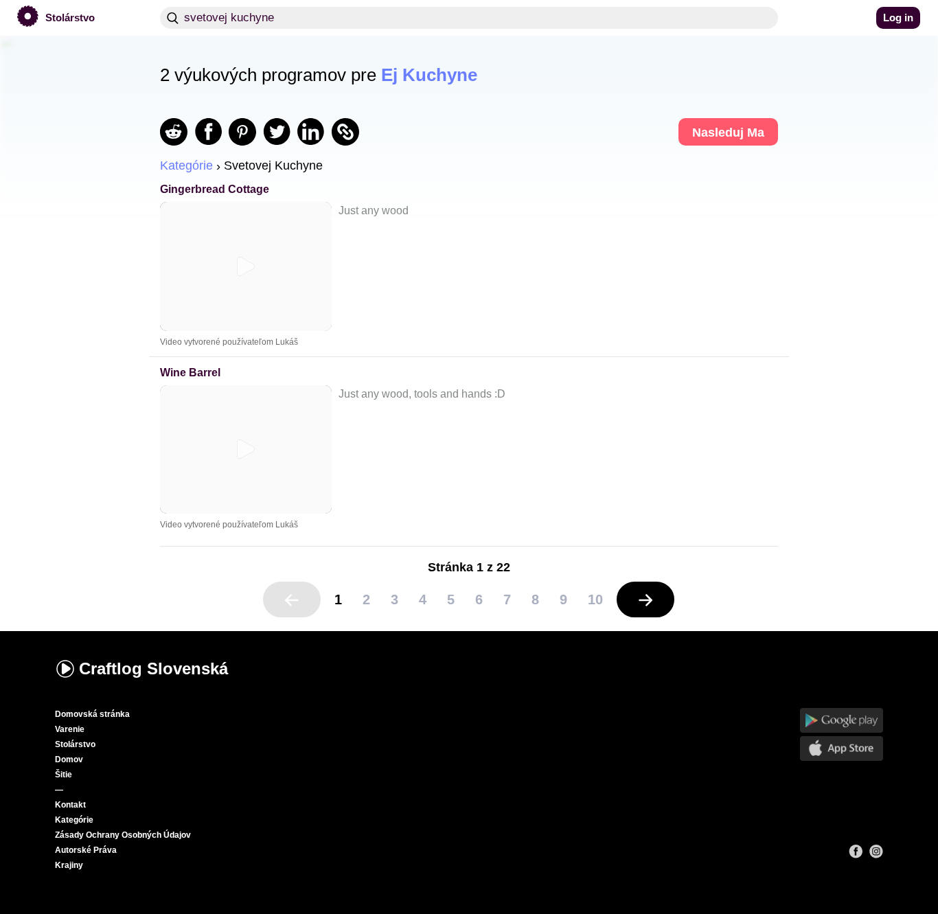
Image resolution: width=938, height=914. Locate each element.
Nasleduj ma (728, 132)
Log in (898, 17)
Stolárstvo (75, 744)
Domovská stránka (92, 714)
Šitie (63, 774)
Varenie (69, 729)
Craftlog (153, 668)
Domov (69, 759)
